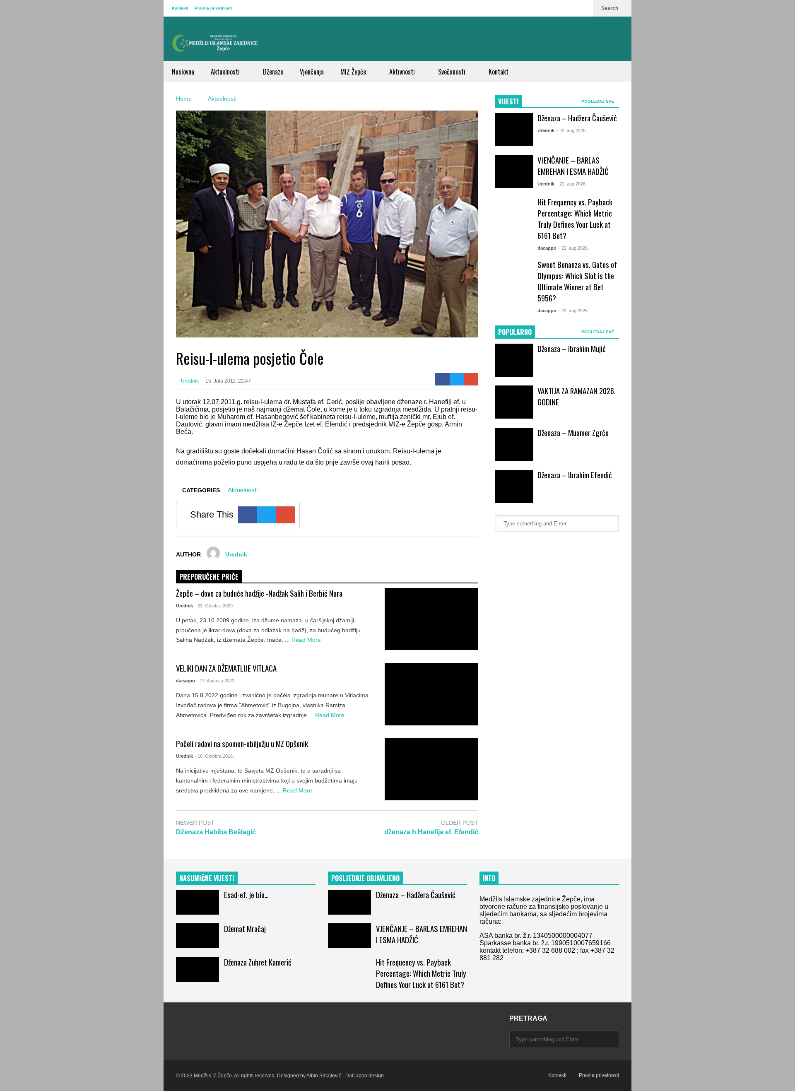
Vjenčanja (312, 72)
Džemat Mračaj (245, 928)
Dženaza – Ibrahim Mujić (571, 348)
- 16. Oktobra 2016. (214, 756)
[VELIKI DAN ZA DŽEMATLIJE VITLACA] (431, 694)
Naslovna (183, 72)
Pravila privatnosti (213, 8)
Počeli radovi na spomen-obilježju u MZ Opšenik (242, 743)
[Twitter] (457, 379)
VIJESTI (508, 101)
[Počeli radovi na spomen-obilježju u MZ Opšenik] (431, 769)
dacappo (185, 680)
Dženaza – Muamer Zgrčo (573, 432)
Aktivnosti (403, 72)
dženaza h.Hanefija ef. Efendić (431, 832)
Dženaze (273, 72)
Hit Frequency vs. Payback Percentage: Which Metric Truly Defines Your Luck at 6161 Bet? (574, 218)
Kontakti (180, 8)
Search (610, 8)
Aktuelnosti (226, 72)
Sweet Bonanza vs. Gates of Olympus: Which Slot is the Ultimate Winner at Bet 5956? (577, 281)
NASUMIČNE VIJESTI (206, 878)
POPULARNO (515, 332)
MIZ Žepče (354, 72)
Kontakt (498, 72)
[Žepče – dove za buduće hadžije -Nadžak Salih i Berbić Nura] (431, 619)
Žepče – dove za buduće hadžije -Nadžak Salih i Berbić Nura (259, 593)
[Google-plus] (471, 379)
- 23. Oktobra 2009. (214, 605)
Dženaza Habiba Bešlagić (216, 832)
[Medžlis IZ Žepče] (215, 43)
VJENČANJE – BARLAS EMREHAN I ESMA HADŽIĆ (573, 165)
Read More (307, 639)
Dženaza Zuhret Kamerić (258, 962)
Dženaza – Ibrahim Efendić (574, 474)
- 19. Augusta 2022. (216, 680)
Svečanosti (452, 72)
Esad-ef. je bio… (246, 894)
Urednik (189, 381)
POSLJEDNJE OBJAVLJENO (365, 878)
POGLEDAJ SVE (598, 101)
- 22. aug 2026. (571, 130)
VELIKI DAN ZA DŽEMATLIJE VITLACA (226, 668)
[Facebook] (442, 379)
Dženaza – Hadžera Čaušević (577, 117)
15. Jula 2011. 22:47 (228, 381)
